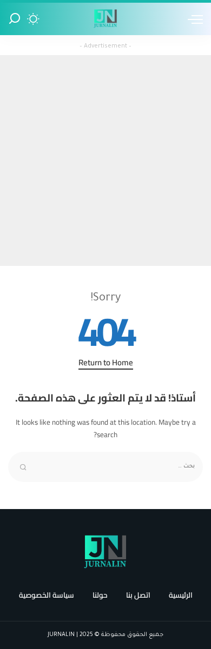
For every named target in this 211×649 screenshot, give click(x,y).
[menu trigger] (192, 19)
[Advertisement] (105, 160)
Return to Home (105, 363)
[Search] (14, 19)
